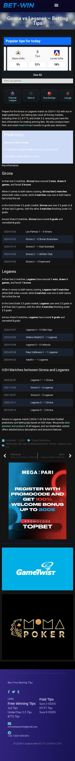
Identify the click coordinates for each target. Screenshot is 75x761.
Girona (52, 444)
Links (11, 699)
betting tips (11, 444)
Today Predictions (40, 440)
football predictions (38, 444)
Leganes (61, 444)
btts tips (22, 444)
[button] (56, 5)
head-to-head (26, 125)
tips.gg (25, 80)
